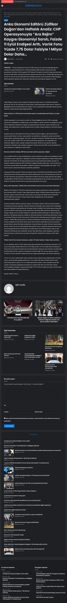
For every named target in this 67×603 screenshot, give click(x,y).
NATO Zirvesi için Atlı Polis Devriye (12, 354)
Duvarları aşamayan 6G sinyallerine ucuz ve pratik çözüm (22, 500)
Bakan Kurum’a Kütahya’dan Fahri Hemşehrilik (51, 366)
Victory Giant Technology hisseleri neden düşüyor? (20, 491)
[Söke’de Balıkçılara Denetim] (9, 470)
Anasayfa (7, 13)
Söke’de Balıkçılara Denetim (24, 468)
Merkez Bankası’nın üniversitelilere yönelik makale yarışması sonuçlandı (33, 1)
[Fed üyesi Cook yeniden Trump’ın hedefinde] (9, 517)
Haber (13, 13)
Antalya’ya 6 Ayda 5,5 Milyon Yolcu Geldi (17, 89)
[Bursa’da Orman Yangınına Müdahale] (54, 340)
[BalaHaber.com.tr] (33, 5)
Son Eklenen (33, 434)
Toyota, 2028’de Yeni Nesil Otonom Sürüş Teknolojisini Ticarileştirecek (26, 463)
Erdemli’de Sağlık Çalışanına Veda (30, 336)
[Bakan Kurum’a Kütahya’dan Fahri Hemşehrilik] (54, 358)
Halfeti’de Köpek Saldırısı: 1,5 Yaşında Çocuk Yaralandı (54, 91)
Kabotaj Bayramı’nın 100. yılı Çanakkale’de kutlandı (31, 483)
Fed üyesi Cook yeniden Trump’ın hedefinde (29, 514)
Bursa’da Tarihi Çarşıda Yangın (14, 535)
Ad (5, 405)
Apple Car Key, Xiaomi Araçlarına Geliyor (17, 539)
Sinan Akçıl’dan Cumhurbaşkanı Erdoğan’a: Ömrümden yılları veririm (33, 355)
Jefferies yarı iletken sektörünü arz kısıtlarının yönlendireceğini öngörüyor (27, 505)
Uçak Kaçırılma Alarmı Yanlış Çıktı (11, 336)
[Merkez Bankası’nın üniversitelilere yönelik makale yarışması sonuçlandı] (9, 453)
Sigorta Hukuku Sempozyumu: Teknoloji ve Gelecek (20, 458)
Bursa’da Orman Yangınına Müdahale (53, 347)
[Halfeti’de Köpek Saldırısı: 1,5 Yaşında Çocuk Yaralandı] (39, 91)
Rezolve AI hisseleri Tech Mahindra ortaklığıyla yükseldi (21, 446)
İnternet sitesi (38, 411)
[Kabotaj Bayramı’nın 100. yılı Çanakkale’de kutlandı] (9, 485)
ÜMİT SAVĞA (10, 59)
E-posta (6, 411)
